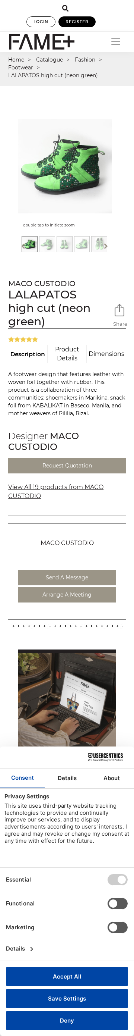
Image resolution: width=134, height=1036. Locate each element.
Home (16, 59)
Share (119, 324)
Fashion (85, 59)
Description (27, 354)
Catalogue (49, 59)
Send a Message (67, 577)
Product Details (67, 354)
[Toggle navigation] (116, 42)
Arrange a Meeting (67, 594)
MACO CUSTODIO (42, 283)
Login (41, 21)
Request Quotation (67, 465)
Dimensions (106, 353)
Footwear (20, 67)
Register (77, 21)
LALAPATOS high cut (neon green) (53, 75)
